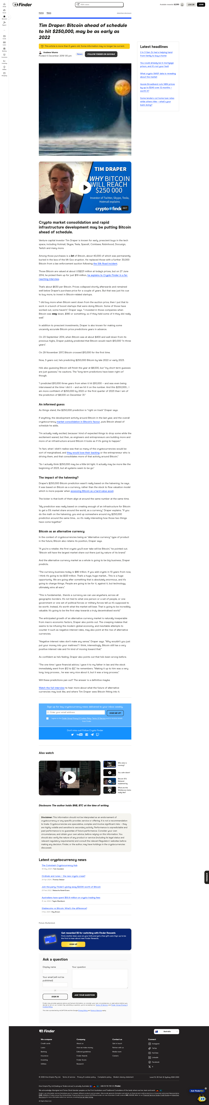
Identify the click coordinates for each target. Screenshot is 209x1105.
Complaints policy (104, 1077)
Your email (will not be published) (53, 979)
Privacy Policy (83, 1010)
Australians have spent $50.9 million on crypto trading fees (71, 898)
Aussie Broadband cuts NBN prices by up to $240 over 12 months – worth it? (157, 87)
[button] (85, 187)
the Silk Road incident (105, 263)
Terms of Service (96, 1010)
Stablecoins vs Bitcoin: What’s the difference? (64, 908)
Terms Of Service (99, 718)
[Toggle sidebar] (9, 17)
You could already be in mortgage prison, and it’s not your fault (157, 64)
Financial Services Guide (151, 1095)
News (49, 13)
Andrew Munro (50, 52)
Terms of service (69, 1077)
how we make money (86, 1097)
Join (201, 5)
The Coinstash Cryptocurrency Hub (59, 865)
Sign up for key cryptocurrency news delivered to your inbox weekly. (85, 707)
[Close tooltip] (206, 1088)
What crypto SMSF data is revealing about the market (158, 75)
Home (41, 13)
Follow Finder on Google (101, 54)
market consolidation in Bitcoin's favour (78, 422)
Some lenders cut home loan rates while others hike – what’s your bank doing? (157, 101)
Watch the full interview (52, 688)
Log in (191, 4)
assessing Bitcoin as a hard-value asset (92, 491)
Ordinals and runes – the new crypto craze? (63, 876)
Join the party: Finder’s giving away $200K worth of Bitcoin (71, 887)
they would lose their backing (83, 453)
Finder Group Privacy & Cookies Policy (76, 718)
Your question (79, 967)
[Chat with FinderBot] (202, 1098)
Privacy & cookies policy (86, 1077)
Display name (49, 967)
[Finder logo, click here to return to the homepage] (26, 4)
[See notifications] (182, 5)
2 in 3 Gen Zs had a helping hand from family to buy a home (156, 54)
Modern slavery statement (123, 1077)
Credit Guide (164, 1095)
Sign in (55, 997)
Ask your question (85, 995)
